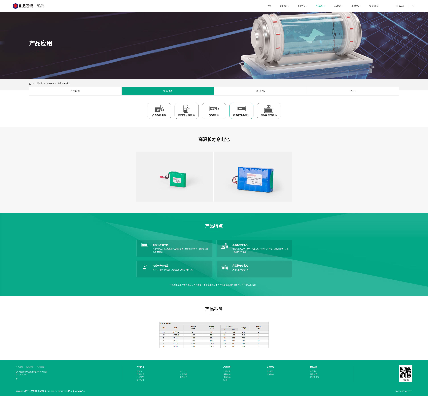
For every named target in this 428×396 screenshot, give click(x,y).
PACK (352, 91)
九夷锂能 (40, 367)
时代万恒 (19, 367)
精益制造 (270, 374)
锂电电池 (260, 91)
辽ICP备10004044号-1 (76, 391)
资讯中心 (301, 6)
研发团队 (270, 371)
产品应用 (319, 6)
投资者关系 (373, 6)
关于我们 (283, 6)
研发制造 (337, 6)
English (401, 6)
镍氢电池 (50, 83)
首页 (269, 6)
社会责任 (140, 377)
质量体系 (355, 6)
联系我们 (183, 377)
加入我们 (140, 380)
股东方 (139, 371)
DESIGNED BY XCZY (403, 391)
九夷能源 (29, 367)
